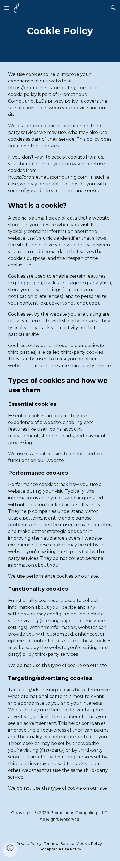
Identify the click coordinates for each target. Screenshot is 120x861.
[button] (6, 7)
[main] (60, 31)
